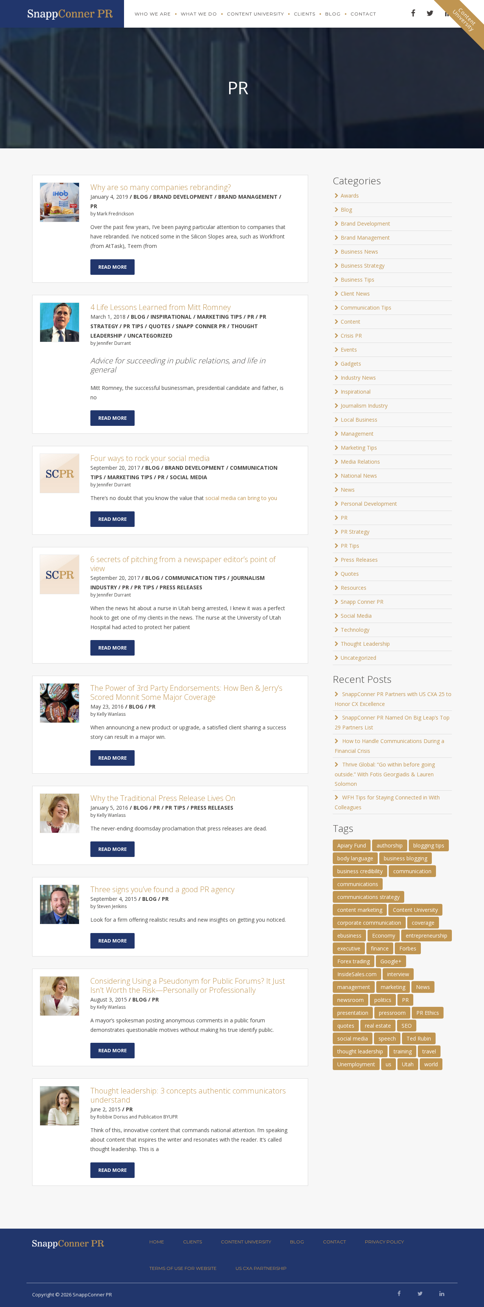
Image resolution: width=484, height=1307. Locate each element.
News (348, 489)
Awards (350, 195)
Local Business (359, 419)
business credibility (360, 871)
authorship (390, 845)
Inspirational (356, 391)
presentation (352, 1012)
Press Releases (359, 559)
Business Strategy (363, 265)
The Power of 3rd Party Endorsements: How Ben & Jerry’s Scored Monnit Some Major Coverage (186, 692)
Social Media (356, 615)
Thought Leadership (365, 643)
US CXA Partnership (261, 1268)
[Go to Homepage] (70, 12)
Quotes (350, 573)
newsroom (350, 999)
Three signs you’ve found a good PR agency (162, 889)
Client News (355, 293)
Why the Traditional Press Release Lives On (163, 798)
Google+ (391, 961)
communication (412, 871)
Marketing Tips (359, 447)
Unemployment (356, 1064)
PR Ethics (427, 1012)
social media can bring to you (241, 498)
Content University (255, 14)
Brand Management (365, 237)
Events (349, 349)
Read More (112, 266)
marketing (393, 987)
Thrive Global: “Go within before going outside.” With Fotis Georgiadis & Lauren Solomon (385, 774)
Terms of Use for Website (183, 1268)
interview (398, 974)
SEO (407, 1025)
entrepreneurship (426, 935)
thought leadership (360, 1051)
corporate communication (369, 922)
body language (355, 858)
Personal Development (369, 503)
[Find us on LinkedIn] (442, 1293)
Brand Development (365, 223)
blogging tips (428, 845)
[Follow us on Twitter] (420, 1293)
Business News (359, 251)
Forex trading (353, 961)
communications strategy (368, 896)
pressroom (392, 1012)
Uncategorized (358, 657)
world (431, 1064)
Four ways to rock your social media (150, 458)
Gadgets (351, 363)
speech (387, 1038)
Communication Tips (366, 307)
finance (380, 948)
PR (344, 517)
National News (359, 475)
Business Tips (357, 279)
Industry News (358, 377)
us (388, 1064)
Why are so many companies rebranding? (160, 187)
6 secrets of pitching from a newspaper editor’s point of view (183, 563)
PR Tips (350, 545)
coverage (423, 922)
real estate (378, 1025)
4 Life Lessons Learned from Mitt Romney (160, 307)
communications (357, 884)
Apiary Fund (351, 845)
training (403, 1051)
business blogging (405, 858)
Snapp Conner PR (362, 601)
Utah (408, 1064)
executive (348, 948)
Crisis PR (351, 335)
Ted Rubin (418, 1038)
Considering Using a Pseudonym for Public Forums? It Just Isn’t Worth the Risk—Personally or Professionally (187, 985)
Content (350, 321)
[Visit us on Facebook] (399, 1293)
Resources (353, 587)
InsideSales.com (357, 974)
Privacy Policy (384, 1242)
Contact (363, 14)
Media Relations (360, 461)
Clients (304, 14)
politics (382, 999)
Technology (355, 629)
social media (352, 1038)
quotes (345, 1025)
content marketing (359, 909)
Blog (333, 14)
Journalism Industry (364, 405)
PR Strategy (355, 531)
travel (429, 1051)
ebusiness (349, 935)
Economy (383, 935)
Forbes (407, 948)
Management (357, 433)
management (353, 987)
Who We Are (153, 14)
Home (156, 1242)
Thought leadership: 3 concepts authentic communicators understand (188, 1095)
